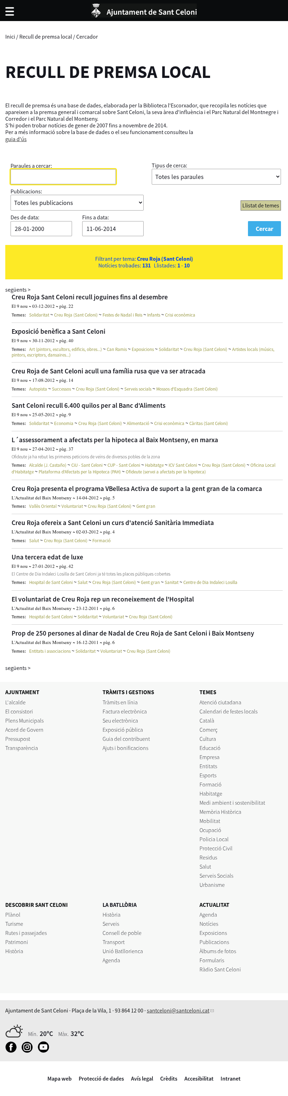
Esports (207, 775)
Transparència (21, 747)
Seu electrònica (120, 720)
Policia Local (214, 839)
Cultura (207, 738)
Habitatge (154, 465)
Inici (10, 36)
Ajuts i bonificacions (125, 747)
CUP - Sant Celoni (123, 465)
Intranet (231, 1078)
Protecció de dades (101, 1078)
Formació (101, 541)
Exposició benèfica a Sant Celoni (58, 331)
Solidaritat (39, 315)
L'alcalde (15, 702)
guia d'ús (16, 138)
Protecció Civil (216, 848)
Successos (61, 389)
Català (206, 720)
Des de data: (25, 217)
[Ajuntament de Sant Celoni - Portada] (144, 9)
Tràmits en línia (120, 702)
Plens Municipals (24, 720)
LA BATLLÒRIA (120, 904)
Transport (114, 941)
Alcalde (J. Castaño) (47, 465)
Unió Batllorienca (123, 951)
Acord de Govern (24, 729)
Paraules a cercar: (31, 165)
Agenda (111, 960)
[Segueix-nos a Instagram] (29, 1050)
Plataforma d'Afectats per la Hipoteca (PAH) (80, 472)
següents (18, 289)
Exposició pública (123, 729)
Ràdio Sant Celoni (220, 969)
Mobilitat (209, 820)
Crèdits (168, 1078)
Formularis (211, 960)
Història (14, 951)
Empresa (209, 756)
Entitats (208, 766)
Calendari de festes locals (228, 711)
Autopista (38, 389)
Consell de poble (122, 932)
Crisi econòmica (180, 315)
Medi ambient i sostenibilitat (232, 802)
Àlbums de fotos (217, 951)
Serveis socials (137, 389)
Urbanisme (212, 884)
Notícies (208, 923)
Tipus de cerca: (169, 165)
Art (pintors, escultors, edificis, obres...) (65, 349)
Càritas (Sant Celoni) (208, 423)
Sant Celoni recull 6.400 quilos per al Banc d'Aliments (88, 405)
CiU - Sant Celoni (87, 465)
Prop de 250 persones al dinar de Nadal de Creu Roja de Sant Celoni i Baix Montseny (133, 633)
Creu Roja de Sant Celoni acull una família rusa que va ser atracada (108, 371)
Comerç (208, 729)
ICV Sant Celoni (183, 465)
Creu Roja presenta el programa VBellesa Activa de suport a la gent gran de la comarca (137, 488)
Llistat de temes (260, 205)
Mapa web (59, 1078)
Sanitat (171, 582)
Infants (153, 315)
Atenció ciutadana (220, 702)
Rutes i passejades (26, 932)
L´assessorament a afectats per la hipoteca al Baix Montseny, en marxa (115, 440)
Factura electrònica (125, 711)
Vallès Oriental (43, 506)
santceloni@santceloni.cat (178, 1010)
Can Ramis (117, 349)
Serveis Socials (216, 875)
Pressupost (17, 738)
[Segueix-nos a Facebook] (12, 1050)
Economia (63, 423)
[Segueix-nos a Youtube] (45, 1050)
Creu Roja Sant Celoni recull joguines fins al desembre (90, 297)
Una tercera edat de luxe (47, 557)
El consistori (19, 711)
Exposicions (143, 349)
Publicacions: (26, 191)
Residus (208, 857)
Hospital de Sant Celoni (51, 582)
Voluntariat (72, 506)
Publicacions (214, 941)
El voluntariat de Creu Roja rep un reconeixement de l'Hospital (103, 599)
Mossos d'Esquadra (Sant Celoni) (187, 389)
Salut (34, 541)
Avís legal (142, 1078)
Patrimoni (16, 941)
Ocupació (210, 829)
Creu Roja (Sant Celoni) (76, 315)
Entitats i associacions (50, 651)
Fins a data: (95, 217)
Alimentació (138, 423)
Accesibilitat (199, 1078)
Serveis (111, 923)
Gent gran (145, 506)
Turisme (14, 923)
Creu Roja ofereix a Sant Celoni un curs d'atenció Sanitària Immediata (113, 522)
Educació (210, 747)
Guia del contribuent (126, 738)
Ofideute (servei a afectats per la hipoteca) (166, 472)
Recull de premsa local (45, 36)
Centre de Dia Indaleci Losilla (210, 582)
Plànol (12, 914)
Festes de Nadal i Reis (122, 315)
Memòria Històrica (220, 811)
